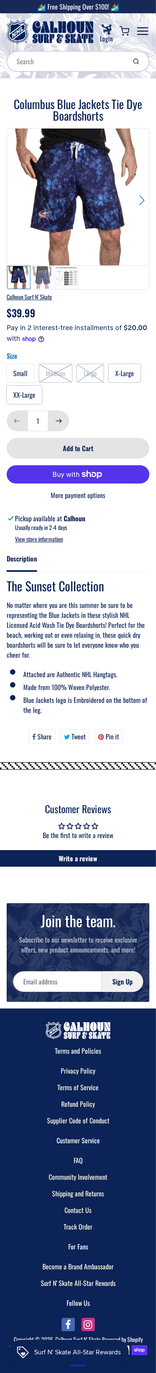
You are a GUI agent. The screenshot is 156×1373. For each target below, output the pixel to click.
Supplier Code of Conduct (78, 1120)
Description (22, 559)
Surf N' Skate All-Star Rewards (78, 1283)
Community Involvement (78, 1177)
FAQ (78, 1160)
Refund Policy (78, 1104)
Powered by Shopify (122, 1339)
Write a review (78, 858)
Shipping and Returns (78, 1193)
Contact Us (78, 1210)
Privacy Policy (78, 1071)
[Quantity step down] (17, 421)
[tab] (27, 561)
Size (12, 356)
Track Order (78, 1227)
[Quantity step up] (58, 421)
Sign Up (122, 982)
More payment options (78, 495)
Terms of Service (78, 1087)
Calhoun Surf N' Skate (29, 296)
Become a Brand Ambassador (78, 1266)
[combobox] (66, 61)
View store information (39, 539)
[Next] (142, 200)
